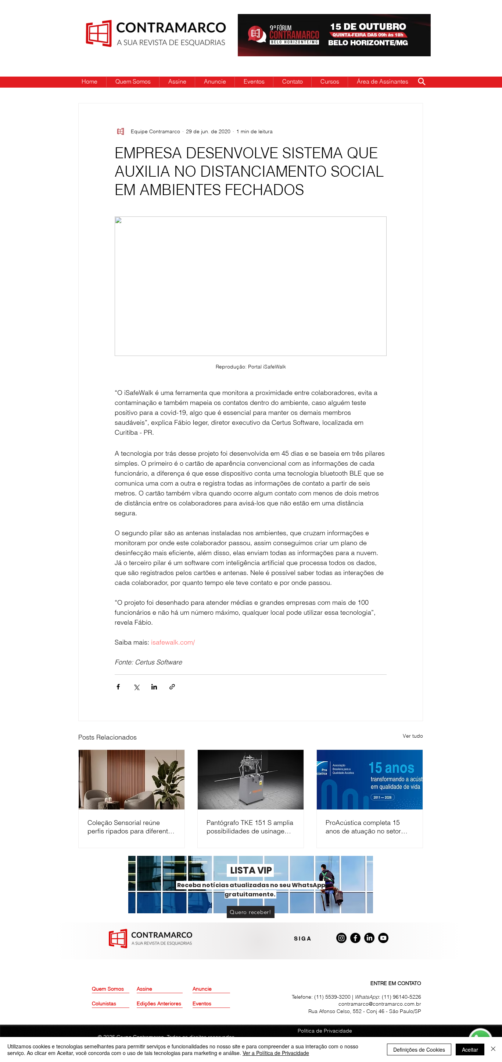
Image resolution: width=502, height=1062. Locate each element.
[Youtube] (383, 938)
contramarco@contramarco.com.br (379, 1004)
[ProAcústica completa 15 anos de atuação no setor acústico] (370, 779)
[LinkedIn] (369, 938)
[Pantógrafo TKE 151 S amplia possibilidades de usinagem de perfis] (251, 779)
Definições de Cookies (419, 1049)
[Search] (421, 81)
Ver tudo (413, 736)
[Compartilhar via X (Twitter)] (136, 686)
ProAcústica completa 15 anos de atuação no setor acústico (363, 826)
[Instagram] (341, 938)
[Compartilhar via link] (172, 686)
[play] (413, 20)
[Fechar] (493, 1049)
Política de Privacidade (325, 1030)
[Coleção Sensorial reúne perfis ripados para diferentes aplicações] (131, 779)
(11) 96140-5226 (401, 997)
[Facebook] (355, 938)
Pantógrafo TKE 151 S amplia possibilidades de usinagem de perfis (250, 826)
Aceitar (470, 1049)
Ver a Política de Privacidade (276, 1052)
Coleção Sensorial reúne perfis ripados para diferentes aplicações (131, 826)
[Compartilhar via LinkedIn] (154, 686)
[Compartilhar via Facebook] (118, 686)
